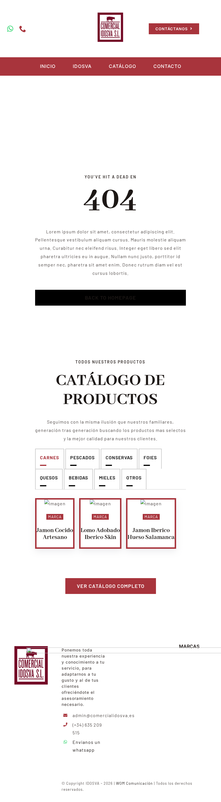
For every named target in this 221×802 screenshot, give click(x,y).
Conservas (119, 457)
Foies (150, 457)
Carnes (49, 457)
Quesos (49, 477)
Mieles (107, 477)
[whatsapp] (10, 28)
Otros (134, 477)
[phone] (22, 28)
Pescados (82, 457)
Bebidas (78, 477)
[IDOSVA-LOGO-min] (110, 12)
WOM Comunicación (134, 783)
